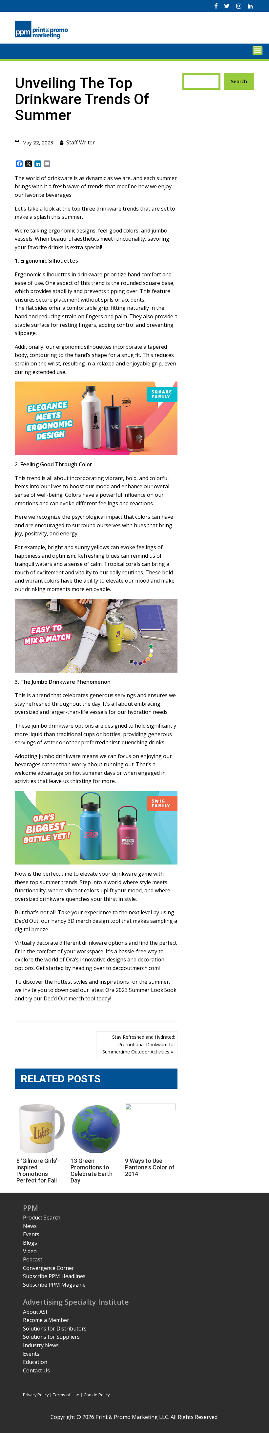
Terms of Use (66, 1395)
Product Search (41, 1217)
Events (31, 1234)
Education (35, 1362)
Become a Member (46, 1320)
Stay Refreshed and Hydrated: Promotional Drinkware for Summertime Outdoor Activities (138, 1044)
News (30, 1226)
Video (30, 1251)
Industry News (41, 1345)
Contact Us (36, 1370)
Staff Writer (80, 142)
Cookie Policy (97, 1395)
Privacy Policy (36, 1395)
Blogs (30, 1242)
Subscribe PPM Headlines (54, 1276)
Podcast (32, 1259)
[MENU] (257, 50)
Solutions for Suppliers (51, 1336)
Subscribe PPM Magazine (54, 1284)
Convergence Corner (48, 1268)
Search (239, 81)
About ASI (35, 1311)
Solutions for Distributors (55, 1328)
